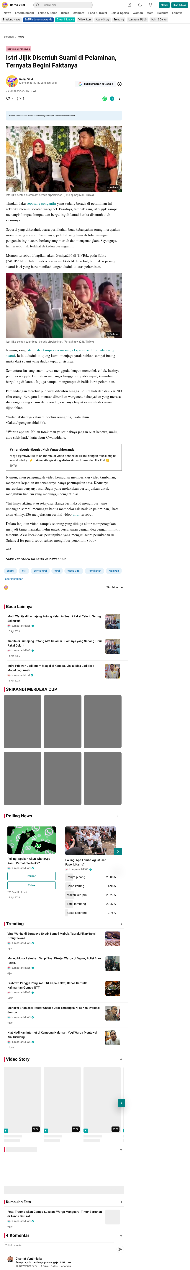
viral (76, 514)
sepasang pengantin (41, 203)
